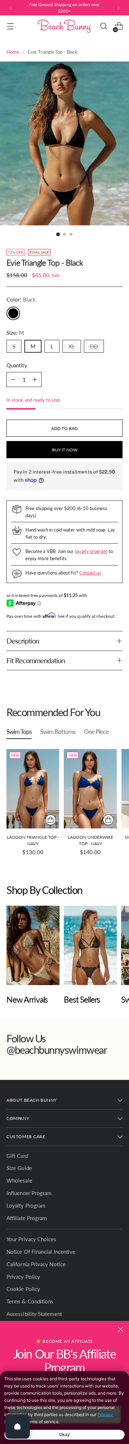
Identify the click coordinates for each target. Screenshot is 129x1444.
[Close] (120, 1329)
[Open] (17, 1426)
